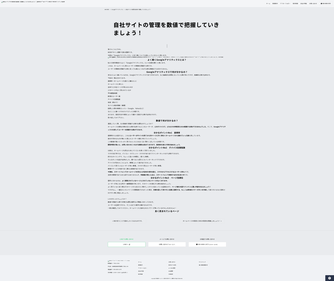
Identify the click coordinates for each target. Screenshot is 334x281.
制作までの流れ (172, 265)
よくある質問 (172, 268)
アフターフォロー (285, 3)
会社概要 (171, 271)
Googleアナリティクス (117, 9)
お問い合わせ (313, 3)
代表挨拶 (171, 274)
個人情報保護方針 (203, 265)
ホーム (268, 3)
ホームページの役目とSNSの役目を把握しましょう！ (201, 221)
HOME (107, 9)
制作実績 (295, 3)
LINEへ (125, 244)
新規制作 (275, 3)
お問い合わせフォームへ (167, 244)
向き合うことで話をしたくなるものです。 (128, 221)
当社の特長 (303, 3)
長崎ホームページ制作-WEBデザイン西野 (165, 278)
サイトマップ (202, 262)
